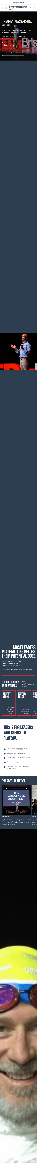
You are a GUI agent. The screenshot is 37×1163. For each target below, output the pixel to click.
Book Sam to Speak (11, 45)
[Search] (6, 8)
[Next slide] (33, 703)
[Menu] (2, 8)
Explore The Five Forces (13, 53)
